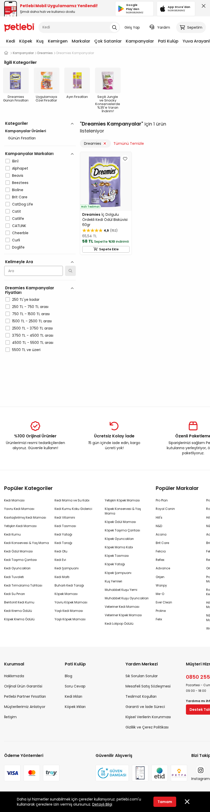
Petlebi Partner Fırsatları (25, 696)
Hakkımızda (14, 676)
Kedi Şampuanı (67, 568)
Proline (161, 611)
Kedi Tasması (65, 526)
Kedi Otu (61, 551)
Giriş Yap (132, 27)
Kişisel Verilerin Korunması (148, 717)
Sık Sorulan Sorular (141, 676)
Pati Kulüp (168, 41)
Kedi (10, 41)
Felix (159, 619)
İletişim (10, 717)
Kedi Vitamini (65, 517)
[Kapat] (202, 7)
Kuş (40, 41)
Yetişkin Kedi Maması (20, 526)
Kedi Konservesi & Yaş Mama (26, 543)
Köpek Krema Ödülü (19, 619)
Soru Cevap (75, 686)
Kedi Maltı (62, 577)
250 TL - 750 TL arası (30, 306)
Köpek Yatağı (115, 564)
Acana (161, 534)
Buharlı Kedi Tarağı (69, 585)
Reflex (160, 560)
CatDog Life (22, 204)
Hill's (159, 517)
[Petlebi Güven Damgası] (112, 773)
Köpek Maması (66, 594)
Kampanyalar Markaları (29, 153)
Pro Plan (162, 500)
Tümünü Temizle (128, 143)
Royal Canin (165, 509)
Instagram (200, 778)
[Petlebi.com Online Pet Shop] (19, 26)
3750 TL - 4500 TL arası (32, 335)
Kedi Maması (14, 500)
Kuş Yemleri (113, 581)
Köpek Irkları (75, 706)
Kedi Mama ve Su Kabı (72, 500)
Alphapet (20, 168)
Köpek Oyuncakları (119, 539)
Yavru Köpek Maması (71, 602)
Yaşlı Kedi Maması (69, 611)
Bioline (17, 189)
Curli (16, 240)
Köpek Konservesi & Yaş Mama (123, 511)
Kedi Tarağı (63, 543)
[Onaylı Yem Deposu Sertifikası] (140, 773)
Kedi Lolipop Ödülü (119, 623)
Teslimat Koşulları (140, 696)
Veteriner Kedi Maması (122, 606)
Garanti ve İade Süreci (145, 706)
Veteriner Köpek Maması (123, 615)
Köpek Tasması (117, 555)
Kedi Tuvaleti (14, 577)
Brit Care (19, 197)
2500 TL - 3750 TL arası (32, 328)
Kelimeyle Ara (19, 261)
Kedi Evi (60, 560)
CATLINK (19, 225)
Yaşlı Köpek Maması (70, 619)
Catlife (18, 218)
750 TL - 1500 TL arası (31, 313)
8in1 (15, 161)
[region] (40, 258)
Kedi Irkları (73, 696)
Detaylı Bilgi (102, 804)
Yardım (163, 27)
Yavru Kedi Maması (19, 509)
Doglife (18, 247)
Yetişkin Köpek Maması (122, 500)
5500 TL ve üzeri (26, 349)
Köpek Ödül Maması (120, 522)
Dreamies (92, 143)
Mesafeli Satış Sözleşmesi (148, 686)
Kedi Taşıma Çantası (20, 560)
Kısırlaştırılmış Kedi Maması (25, 517)
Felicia (161, 551)
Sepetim (194, 27)
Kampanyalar (140, 41)
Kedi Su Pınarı (14, 594)
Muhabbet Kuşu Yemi (121, 590)
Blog (68, 676)
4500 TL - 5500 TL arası (32, 342)
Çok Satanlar (108, 41)
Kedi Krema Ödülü (18, 611)
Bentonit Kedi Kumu (19, 602)
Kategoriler (16, 123)
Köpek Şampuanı (118, 573)
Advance (163, 568)
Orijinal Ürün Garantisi (23, 686)
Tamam (165, 801)
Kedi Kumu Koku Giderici (73, 509)
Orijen (160, 577)
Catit (16, 211)
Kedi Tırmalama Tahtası (23, 585)
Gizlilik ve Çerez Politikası (147, 727)
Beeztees (20, 182)
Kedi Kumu (12, 534)
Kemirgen (58, 41)
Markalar (81, 41)
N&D (159, 526)
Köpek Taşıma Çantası (122, 530)
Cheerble (20, 232)
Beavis (17, 175)
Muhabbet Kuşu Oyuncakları (127, 598)
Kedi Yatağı (63, 534)
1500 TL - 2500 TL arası (32, 321)
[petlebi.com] (6, 53)
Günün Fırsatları (22, 138)
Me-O (160, 594)
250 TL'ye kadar (25, 299)
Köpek (25, 41)
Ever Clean (164, 602)
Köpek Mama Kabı (119, 547)
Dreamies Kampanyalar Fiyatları (29, 290)
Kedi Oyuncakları (17, 568)
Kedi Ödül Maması (18, 551)
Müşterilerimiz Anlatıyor (24, 706)
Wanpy (161, 585)
